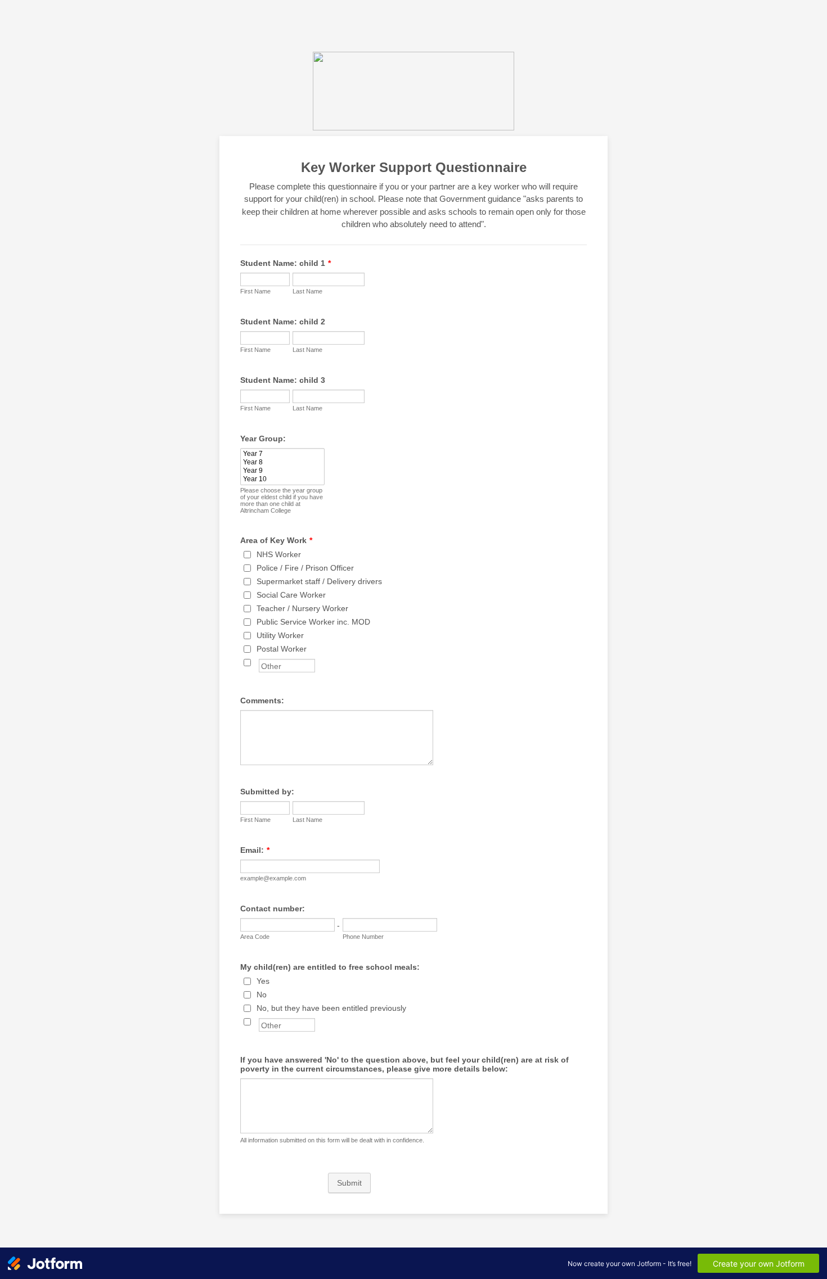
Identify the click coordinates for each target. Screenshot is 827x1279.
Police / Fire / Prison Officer (305, 567)
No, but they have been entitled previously (331, 1008)
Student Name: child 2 (282, 321)
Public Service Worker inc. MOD (313, 621)
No (262, 994)
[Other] (258, 662)
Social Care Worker (291, 594)
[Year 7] (282, 454)
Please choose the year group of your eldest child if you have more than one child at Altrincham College (281, 500)
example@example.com (273, 878)
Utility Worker (280, 635)
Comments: (262, 700)
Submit (349, 1182)
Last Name (307, 291)
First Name (255, 291)
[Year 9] (282, 471)
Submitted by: (267, 791)
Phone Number (363, 936)
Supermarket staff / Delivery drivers (319, 581)
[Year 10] (282, 479)
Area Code (254, 936)
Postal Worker (282, 648)
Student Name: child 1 (285, 263)
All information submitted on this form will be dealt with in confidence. (332, 1140)
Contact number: (272, 908)
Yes (263, 981)
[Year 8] (282, 462)
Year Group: (263, 438)
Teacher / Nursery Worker (302, 608)
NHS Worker (279, 554)
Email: (254, 850)
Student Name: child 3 (282, 380)
